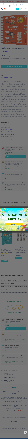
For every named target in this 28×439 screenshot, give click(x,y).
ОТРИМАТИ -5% (14, 224)
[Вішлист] (23, 8)
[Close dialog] (27, 209)
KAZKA (4, 9)
